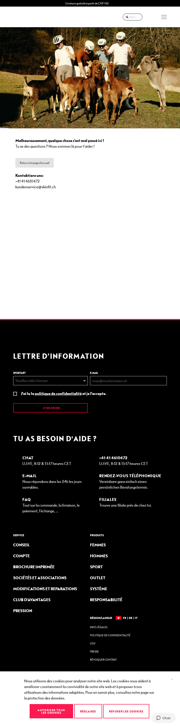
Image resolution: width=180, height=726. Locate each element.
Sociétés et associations (40, 577)
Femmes (98, 544)
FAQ (26, 499)
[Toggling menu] (164, 17)
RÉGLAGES (88, 711)
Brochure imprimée (33, 566)
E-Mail (29, 475)
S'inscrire (51, 407)
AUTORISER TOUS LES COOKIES (51, 711)
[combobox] (132, 17)
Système (98, 588)
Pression (22, 610)
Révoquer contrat (103, 659)
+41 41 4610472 (113, 457)
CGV (92, 643)
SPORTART (19, 372)
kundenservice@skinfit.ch (35, 186)
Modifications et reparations (45, 588)
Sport (96, 566)
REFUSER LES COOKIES (126, 711)
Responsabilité (106, 599)
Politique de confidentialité (110, 635)
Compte (21, 555)
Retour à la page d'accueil (34, 163)
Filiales (108, 499)
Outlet (97, 577)
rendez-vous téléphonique (130, 475)
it (136, 617)
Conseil (21, 544)
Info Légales (98, 627)
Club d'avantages (31, 599)
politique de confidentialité (58, 393)
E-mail (94, 372)
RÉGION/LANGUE (101, 617)
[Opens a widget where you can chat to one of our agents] (163, 718)
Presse (94, 651)
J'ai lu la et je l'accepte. (63, 393)
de (130, 617)
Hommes (99, 555)
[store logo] (25, 17)
